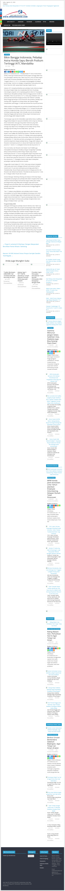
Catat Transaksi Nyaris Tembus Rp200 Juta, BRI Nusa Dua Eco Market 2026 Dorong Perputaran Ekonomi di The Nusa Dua (54, 598)
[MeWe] (12, 72)
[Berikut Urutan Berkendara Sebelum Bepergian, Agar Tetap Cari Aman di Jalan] (54, 728)
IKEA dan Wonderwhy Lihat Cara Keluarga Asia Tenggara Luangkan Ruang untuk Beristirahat (53, 577)
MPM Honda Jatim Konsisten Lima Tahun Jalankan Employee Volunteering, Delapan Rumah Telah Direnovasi (53, 488)
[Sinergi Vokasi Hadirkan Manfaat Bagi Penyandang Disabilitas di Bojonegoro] (53, 688)
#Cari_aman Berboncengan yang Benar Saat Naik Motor (54, 797)
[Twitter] (7, 72)
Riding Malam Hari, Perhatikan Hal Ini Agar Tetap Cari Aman (54, 635)
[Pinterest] (10, 72)
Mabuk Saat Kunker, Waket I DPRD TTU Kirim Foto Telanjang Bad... (53, 290)
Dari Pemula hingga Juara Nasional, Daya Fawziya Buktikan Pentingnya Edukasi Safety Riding (53, 712)
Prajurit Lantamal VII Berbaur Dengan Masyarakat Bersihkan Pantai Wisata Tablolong (21, 245)
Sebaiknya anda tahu (52, 734)
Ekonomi (29, 21)
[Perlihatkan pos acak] (60, 21)
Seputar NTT (11, 21)
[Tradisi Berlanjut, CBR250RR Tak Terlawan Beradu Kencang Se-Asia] (9, 264)
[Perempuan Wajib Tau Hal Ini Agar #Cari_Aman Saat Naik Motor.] (53, 777)
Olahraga (38, 21)
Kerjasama (42, 861)
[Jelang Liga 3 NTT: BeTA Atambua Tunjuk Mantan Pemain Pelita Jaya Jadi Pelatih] (23, 264)
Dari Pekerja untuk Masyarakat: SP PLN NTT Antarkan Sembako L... (54, 280)
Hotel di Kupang (44, 858)
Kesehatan (7, 25)
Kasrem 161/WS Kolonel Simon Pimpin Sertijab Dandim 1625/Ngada (21, 254)
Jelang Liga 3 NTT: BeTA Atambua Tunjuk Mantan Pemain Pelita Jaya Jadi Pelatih (23, 276)
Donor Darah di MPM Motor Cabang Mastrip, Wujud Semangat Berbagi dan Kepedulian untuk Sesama (53, 429)
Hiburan (51, 21)
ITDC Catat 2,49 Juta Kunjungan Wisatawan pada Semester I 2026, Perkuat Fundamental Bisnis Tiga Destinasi (53, 538)
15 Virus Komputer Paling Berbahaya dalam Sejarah (53, 825)
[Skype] (20, 72)
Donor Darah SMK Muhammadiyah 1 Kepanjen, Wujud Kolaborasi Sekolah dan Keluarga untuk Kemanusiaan (53, 451)
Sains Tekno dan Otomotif (54, 629)
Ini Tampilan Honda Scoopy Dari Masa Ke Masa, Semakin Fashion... (53, 261)
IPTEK (44, 21)
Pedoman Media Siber (18, 25)
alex (13, 66)
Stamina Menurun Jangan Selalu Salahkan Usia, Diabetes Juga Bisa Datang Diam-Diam (53, 336)
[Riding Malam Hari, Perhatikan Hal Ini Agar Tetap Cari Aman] (54, 622)
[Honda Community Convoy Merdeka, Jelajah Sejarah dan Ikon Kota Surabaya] (53, 671)
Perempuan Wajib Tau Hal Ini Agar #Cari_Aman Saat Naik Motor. (54, 784)
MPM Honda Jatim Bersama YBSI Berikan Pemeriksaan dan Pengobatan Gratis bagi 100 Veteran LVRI (53, 386)
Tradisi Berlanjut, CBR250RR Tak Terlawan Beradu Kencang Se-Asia (10, 274)
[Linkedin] (9, 72)
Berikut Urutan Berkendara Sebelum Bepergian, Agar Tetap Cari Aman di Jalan (53, 742)
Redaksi (42, 868)
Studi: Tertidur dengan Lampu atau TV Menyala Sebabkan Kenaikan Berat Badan (53, 815)
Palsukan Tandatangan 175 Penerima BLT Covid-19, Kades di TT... (54, 308)
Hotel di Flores (43, 856)
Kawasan (20, 21)
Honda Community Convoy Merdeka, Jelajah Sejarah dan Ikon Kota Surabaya (53, 679)
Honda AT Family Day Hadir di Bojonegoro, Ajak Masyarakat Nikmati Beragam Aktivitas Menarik (54, 558)
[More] (24, 72)
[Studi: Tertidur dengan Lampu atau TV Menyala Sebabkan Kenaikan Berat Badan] (53, 805)
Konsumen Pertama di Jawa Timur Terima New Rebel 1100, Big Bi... (54, 251)
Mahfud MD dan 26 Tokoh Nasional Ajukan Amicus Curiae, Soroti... (53, 270)
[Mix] (14, 72)
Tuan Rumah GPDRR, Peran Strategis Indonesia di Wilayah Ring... (53, 241)
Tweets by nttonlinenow (9, 855)
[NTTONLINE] (4, 21)
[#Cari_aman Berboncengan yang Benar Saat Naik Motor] (53, 792)
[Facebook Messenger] (22, 72)
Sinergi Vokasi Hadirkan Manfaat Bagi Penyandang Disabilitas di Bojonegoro (54, 694)
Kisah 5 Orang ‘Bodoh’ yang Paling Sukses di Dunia (53, 835)
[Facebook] (5, 72)
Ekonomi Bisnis (51, 477)
